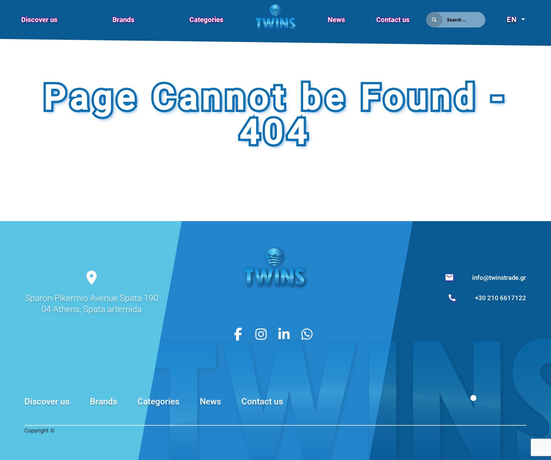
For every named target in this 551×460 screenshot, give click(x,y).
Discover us (39, 20)
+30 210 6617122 (500, 298)
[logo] (275, 22)
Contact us (393, 20)
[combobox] (463, 19)
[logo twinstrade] (275, 286)
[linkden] (284, 333)
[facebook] (238, 333)
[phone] (453, 298)
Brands (123, 20)
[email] (450, 277)
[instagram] (261, 333)
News (336, 20)
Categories (206, 20)
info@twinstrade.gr (499, 277)
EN (513, 19)
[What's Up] (307, 333)
